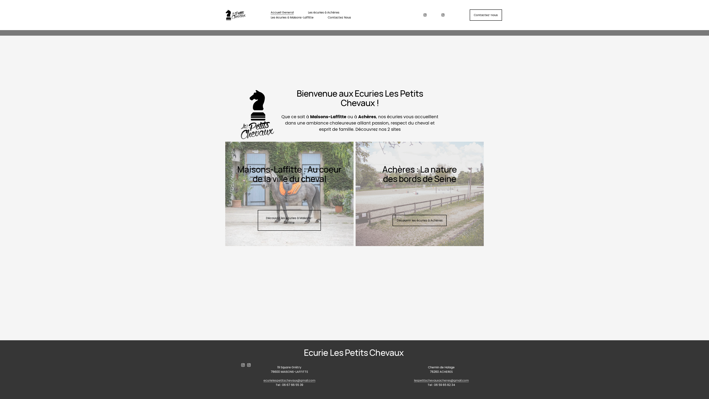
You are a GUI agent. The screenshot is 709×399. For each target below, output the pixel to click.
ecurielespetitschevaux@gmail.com (289, 380)
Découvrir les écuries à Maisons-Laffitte (289, 220)
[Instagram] (425, 15)
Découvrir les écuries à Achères (420, 220)
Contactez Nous (339, 17)
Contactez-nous (486, 15)
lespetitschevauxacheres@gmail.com (441, 380)
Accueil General (282, 12)
